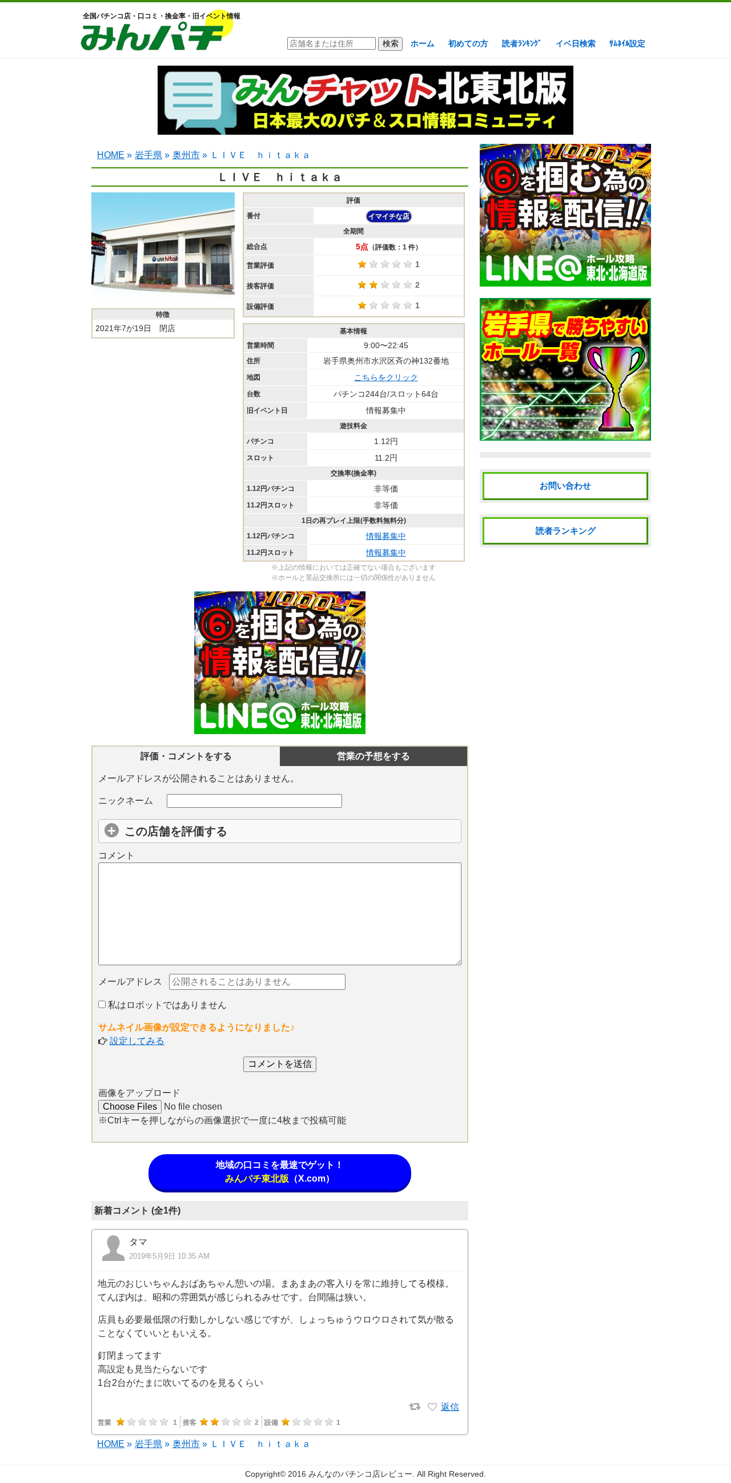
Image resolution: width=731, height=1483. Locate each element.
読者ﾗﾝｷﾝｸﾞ (522, 43)
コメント (116, 855)
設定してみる (137, 1041)
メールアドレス (130, 981)
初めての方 (468, 43)
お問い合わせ (565, 485)
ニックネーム (125, 800)
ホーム (423, 43)
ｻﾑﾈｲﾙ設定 (627, 43)
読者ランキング (566, 530)
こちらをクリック (386, 377)
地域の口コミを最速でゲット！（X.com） (280, 1171)
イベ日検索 (576, 43)
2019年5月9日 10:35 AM (169, 1256)
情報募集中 (386, 536)
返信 (450, 1407)
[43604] (432, 1407)
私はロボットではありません (166, 1005)
